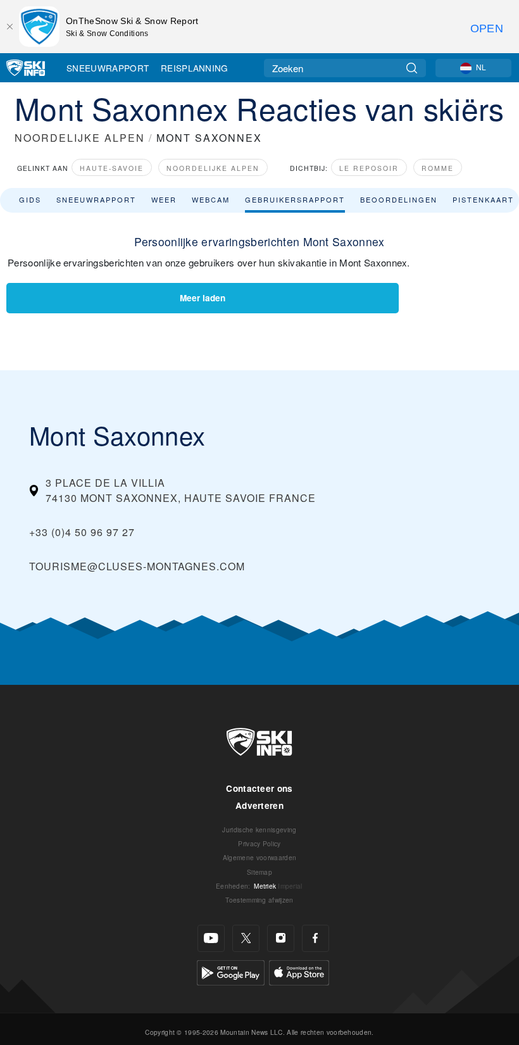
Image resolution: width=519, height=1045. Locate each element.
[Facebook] (315, 938)
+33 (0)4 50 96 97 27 (82, 532)
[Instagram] (280, 938)
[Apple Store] (299, 971)
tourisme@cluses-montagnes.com (137, 566)
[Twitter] (246, 938)
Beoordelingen (398, 199)
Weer (164, 199)
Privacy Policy (259, 843)
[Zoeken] (411, 68)
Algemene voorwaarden (259, 857)
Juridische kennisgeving (259, 829)
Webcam (211, 199)
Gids (30, 199)
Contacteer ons (259, 788)
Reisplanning (194, 67)
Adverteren (259, 805)
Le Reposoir (369, 168)
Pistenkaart (483, 199)
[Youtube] (211, 938)
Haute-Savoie (112, 168)
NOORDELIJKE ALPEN (80, 137)
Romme (438, 168)
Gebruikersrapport (295, 199)
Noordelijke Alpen (213, 168)
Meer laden (202, 298)
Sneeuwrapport (107, 67)
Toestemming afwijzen (259, 899)
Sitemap (259, 872)
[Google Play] (231, 971)
